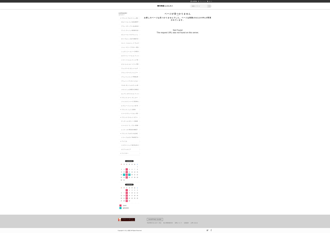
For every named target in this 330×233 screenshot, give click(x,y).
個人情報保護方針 (168, 223)
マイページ (203, 1)
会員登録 (194, 1)
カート (210, 1)
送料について (178, 223)
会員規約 (186, 223)
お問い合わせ (194, 223)
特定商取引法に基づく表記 (154, 223)
